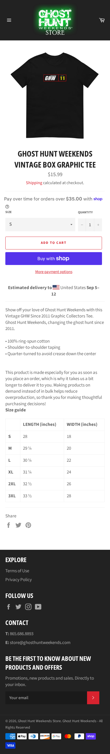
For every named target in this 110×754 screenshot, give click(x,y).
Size (8, 212)
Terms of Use (17, 571)
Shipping (34, 183)
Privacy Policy (18, 580)
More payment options (53, 272)
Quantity (85, 212)
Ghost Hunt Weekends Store (39, 720)
